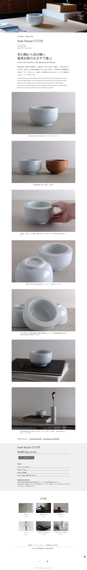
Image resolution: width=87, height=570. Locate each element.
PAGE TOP (84, 556)
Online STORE (29, 36)
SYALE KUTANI (35, 439)
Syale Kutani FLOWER (51, 439)
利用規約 (30, 545)
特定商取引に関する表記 (52, 545)
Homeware (20, 36)
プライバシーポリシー (39, 545)
